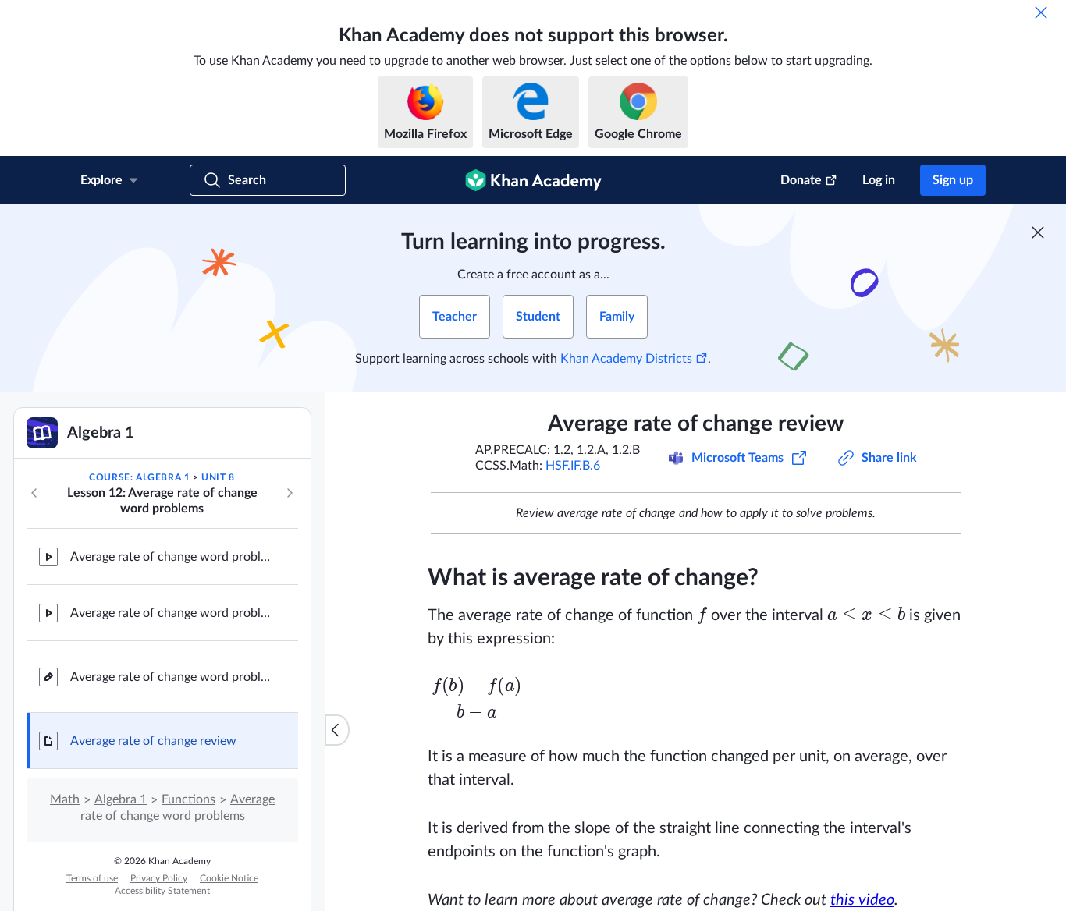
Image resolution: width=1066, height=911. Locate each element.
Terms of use (92, 878)
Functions (188, 799)
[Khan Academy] (533, 180)
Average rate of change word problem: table (171, 557)
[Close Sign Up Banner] (1038, 232)
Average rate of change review (153, 741)
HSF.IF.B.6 (572, 465)
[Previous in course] (34, 493)
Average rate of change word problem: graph (171, 613)
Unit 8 (218, 477)
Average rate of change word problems (171, 677)
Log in (878, 180)
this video (862, 900)
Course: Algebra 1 (139, 477)
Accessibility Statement (162, 890)
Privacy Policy (158, 878)
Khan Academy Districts (626, 359)
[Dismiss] (1041, 12)
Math (65, 799)
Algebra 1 (120, 799)
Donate (801, 180)
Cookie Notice (229, 878)
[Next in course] (289, 493)
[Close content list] (337, 730)
